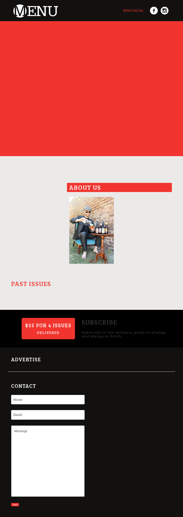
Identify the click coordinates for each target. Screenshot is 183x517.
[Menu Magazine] (34, 8)
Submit (15, 505)
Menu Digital (133, 10)
